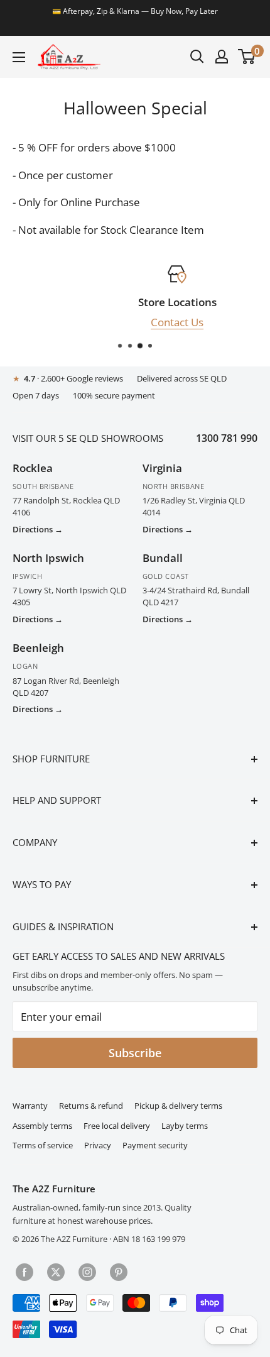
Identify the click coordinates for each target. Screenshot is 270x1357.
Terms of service (43, 1145)
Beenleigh (38, 647)
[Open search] (197, 56)
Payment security (155, 1145)
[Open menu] (19, 57)
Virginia (162, 468)
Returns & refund (91, 1106)
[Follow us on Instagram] (87, 1271)
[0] (247, 56)
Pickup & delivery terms (178, 1106)
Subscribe (135, 1052)
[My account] (221, 56)
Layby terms (184, 1126)
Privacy (97, 1145)
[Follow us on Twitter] (56, 1271)
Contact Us (141, 321)
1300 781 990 (226, 438)
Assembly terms (42, 1126)
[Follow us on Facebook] (24, 1271)
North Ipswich (48, 558)
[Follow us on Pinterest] (118, 1271)
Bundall (163, 558)
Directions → (38, 529)
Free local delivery (117, 1126)
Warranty (30, 1106)
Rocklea (33, 468)
